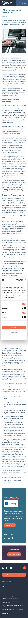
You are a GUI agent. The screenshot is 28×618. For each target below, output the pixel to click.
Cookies (4, 589)
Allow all (14, 327)
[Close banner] (25, 279)
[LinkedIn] (9, 537)
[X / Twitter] (5, 537)
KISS (7, 613)
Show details (20, 323)
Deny (14, 336)
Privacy (3, 586)
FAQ (3, 591)
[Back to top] (24, 567)
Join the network (14, 554)
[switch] (24, 308)
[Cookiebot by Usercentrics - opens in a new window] (17, 280)
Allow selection (14, 332)
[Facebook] (12, 537)
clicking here (9, 482)
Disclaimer (4, 584)
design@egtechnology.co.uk (15, 477)
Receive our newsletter (14, 575)
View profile (9, 525)
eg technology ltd (14, 497)
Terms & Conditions (6, 581)
